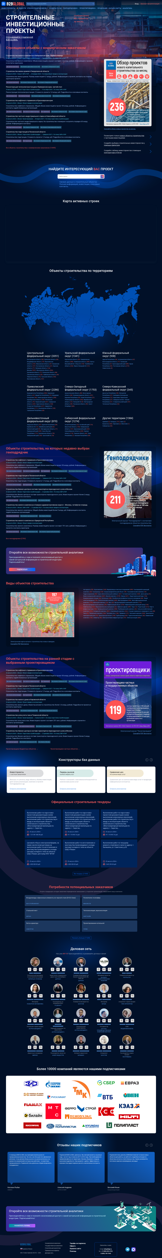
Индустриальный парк (137, 596)
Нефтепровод (87, 607)
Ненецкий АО (77, 402)
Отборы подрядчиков (36, 8)
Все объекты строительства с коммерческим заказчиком (28, 148)
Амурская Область (33, 424)
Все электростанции (24, 96)
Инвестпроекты (8, 8)
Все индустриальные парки (14, 127)
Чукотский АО (47, 435)
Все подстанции (27, 141)
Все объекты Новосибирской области (51, 127)
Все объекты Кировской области (48, 710)
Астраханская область (125, 359)
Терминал (122, 613)
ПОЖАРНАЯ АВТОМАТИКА (35, 1004)
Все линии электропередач (14, 141)
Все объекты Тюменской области (62, 726)
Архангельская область (72, 393)
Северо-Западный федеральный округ (81, 388)
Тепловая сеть (110, 613)
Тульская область (46, 376)
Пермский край (40, 402)
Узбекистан (106, 426)
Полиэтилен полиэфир (91, 898)
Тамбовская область (49, 374)
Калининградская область (81, 395)
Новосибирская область (72, 431)
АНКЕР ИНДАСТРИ (58, 1055)
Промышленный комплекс (106, 609)
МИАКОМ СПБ (87, 903)
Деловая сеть (81, 949)
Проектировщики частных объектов (64, 749)
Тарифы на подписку (78, 1243)
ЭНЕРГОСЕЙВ (87, 916)
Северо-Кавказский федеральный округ (117, 388)
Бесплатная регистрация (150, 4)
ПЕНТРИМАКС (127, 1057)
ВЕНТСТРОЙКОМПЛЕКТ (32, 903)
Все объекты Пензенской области (62, 141)
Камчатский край (32, 429)
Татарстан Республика (34, 406)
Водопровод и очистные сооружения (118, 589)
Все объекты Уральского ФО (28, 82)
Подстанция (142, 607)
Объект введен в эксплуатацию (29, 103)
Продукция (102, 8)
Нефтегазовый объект (114, 604)
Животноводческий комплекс (92, 596)
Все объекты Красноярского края (78, 111)
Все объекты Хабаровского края (50, 66)
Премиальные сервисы (52, 1250)
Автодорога (87, 589)
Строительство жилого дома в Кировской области (26, 699)
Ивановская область (42, 364)
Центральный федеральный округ (43, 354)
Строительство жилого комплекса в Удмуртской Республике (30, 520)
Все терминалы (45, 111)
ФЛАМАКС (81, 1055)
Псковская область (79, 404)
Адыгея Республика (108, 359)
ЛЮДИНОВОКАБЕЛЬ (126, 1028)
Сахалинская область (45, 433)
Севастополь (106, 368)
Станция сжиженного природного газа (140, 611)
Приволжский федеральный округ (43, 388)
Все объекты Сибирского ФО (59, 111)
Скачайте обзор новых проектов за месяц (119, 129)
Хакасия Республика (81, 435)
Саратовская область (43, 404)
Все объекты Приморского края (61, 96)
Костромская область (43, 366)
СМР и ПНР (62, 58)
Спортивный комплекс (117, 611)
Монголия (124, 424)
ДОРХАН (28, 916)
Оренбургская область (34, 399)
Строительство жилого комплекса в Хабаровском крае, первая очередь (34, 56)
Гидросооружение (88, 594)
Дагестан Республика (109, 393)
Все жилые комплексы (13, 66)
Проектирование (25, 119)
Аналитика (127, 8)
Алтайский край (84, 424)
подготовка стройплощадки (60, 119)
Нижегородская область (45, 397)
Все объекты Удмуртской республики (49, 531)
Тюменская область (80, 361)
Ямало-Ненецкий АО (80, 366)
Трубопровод (120, 615)
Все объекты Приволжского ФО (42, 141)
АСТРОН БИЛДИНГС (35, 1028)
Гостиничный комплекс (129, 594)
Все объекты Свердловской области (47, 82)
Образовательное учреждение (104, 607)
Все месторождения (12, 726)
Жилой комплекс (111, 596)
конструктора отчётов (113, 153)
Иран (122, 421)
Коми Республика (86, 397)
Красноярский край (80, 429)
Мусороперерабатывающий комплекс (126, 602)
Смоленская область (33, 374)
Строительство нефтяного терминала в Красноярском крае (29, 100)
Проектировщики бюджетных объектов (21, 749)
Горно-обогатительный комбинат (108, 594)
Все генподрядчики (13, 538)
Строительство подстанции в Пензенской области (25, 132)
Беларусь (113, 421)
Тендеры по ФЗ (55, 8)
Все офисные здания (12, 500)
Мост (110, 602)
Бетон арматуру (32, 923)
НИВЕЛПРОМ (29, 929)
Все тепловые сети (12, 96)
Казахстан (105, 424)
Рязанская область (48, 372)
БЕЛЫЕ (104, 1004)
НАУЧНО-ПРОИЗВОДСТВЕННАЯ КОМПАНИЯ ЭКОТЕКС (104, 1030)
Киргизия (116, 424)
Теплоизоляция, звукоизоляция (95, 910)
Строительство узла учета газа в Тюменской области (27, 715)
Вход (136, 4)
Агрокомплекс (98, 589)
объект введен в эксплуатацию (57, 74)
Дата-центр (144, 594)
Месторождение (123, 600)
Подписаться (22, 569)
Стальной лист (31, 910)
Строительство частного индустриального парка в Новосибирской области (35, 116)
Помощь (73, 1251)
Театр (85, 613)
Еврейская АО (31, 427)
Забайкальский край (45, 427)
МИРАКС (35, 1055)
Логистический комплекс (106, 600)
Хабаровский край (33, 435)
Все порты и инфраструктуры (31, 111)
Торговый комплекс (135, 613)
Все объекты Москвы (44, 500)
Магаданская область (48, 429)
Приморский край (32, 431)
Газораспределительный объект (114, 592)
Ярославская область (33, 379)
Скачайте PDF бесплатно (142, 525)
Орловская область (33, 372)
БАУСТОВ (81, 1004)
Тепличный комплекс (95, 613)
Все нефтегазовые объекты (14, 111)
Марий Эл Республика (42, 395)
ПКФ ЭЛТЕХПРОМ (126, 1004)
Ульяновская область (45, 408)
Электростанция (132, 617)
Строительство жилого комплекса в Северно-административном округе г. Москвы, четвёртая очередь (46, 505)
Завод (123, 596)
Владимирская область (34, 361)
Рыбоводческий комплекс (126, 609)
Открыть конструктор (18, 789)
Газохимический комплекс (135, 592)
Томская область (79, 433)
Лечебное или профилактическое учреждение (126, 598)
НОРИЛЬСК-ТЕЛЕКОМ (35, 979)
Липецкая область (41, 368)
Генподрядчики (70, 8)
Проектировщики (87, 8)
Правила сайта (75, 1248)
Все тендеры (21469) (81, 874)
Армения (105, 421)
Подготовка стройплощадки (28, 58)
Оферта (72, 1246)
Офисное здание (122, 607)
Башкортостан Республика (35, 393)
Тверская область (32, 376)
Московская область (43, 370)
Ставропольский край (120, 402)
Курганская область (71, 359)
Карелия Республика (71, 397)
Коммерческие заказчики (52, 1243)
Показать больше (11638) (81, 938)
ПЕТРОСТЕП (127, 977)
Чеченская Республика (109, 404)
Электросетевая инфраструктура (112, 617)
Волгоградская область (109, 361)
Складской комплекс (99, 611)
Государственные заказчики (53, 1245)
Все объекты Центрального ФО (28, 500)
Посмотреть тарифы (22, 1225)
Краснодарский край (118, 364)
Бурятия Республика (48, 424)
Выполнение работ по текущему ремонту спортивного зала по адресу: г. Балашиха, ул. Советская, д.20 (118, 845)
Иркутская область (71, 427)
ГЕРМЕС (85, 929)
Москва (29, 370)
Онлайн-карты (115, 8)
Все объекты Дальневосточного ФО (30, 66)
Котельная (105, 598)
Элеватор (96, 617)
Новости (22, 8)
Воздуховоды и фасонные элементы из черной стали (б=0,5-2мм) (51, 898)
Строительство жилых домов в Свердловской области (27, 71)
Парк (133, 607)
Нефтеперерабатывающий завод (135, 604)
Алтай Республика (70, 424)
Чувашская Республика (34, 410)
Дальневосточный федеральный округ (42, 420)
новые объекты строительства (132, 136)
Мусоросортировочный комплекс (93, 604)
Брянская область (50, 359)
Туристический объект (135, 615)
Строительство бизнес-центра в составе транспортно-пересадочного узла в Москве (39, 489)
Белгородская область (34, 359)
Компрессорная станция (90, 598)
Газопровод (96, 592)
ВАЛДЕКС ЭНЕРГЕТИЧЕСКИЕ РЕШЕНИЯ (104, 979)
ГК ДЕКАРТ (58, 1005)
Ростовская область (119, 366)
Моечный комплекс (99, 602)
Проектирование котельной (93, 923)
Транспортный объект (105, 615)
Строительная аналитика (53, 1248)
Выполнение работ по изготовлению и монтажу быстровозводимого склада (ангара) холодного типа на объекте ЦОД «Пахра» (80, 846)
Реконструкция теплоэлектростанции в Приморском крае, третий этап (34, 87)
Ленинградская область (72, 399)
